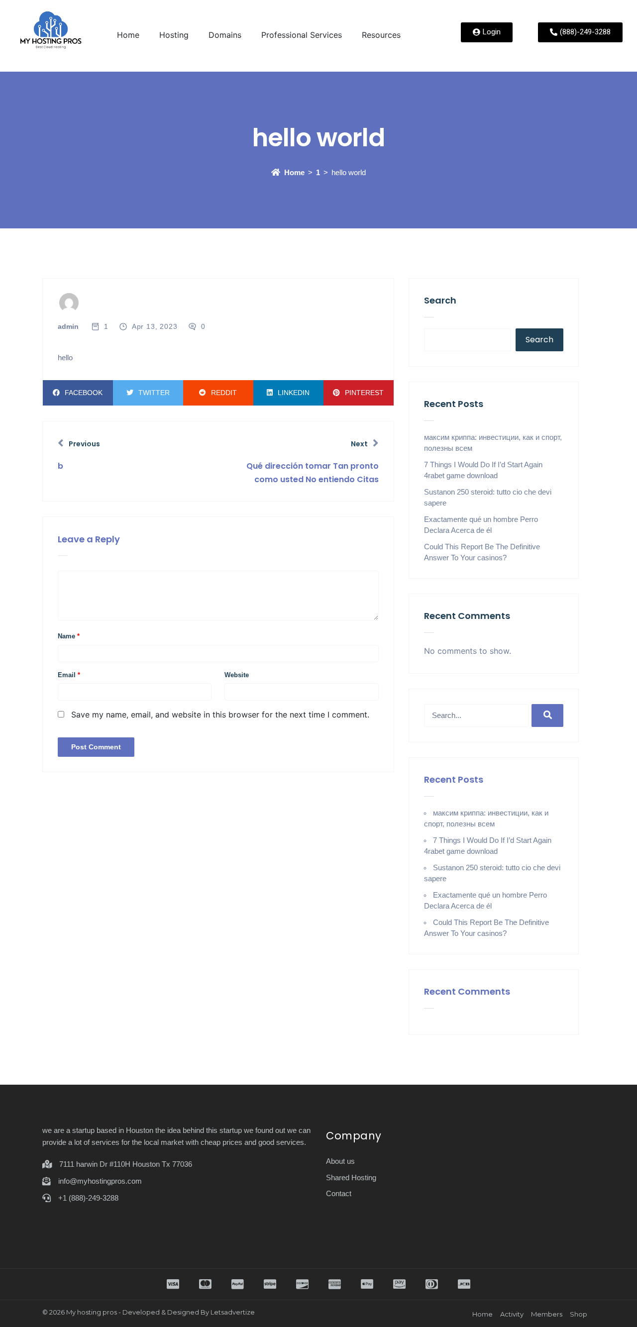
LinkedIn (294, 393)
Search (440, 300)
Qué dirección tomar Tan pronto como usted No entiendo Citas (312, 472)
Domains (225, 35)
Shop (578, 1314)
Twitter (154, 393)
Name (69, 636)
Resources (381, 35)
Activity (512, 1314)
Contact (338, 1193)
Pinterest (364, 393)
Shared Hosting (351, 1177)
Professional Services (301, 35)
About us (340, 1161)
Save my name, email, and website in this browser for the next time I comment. (220, 714)
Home (128, 35)
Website (236, 675)
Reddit (224, 393)
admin (68, 326)
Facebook (84, 393)
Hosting (174, 35)
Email (69, 675)
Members (546, 1314)
